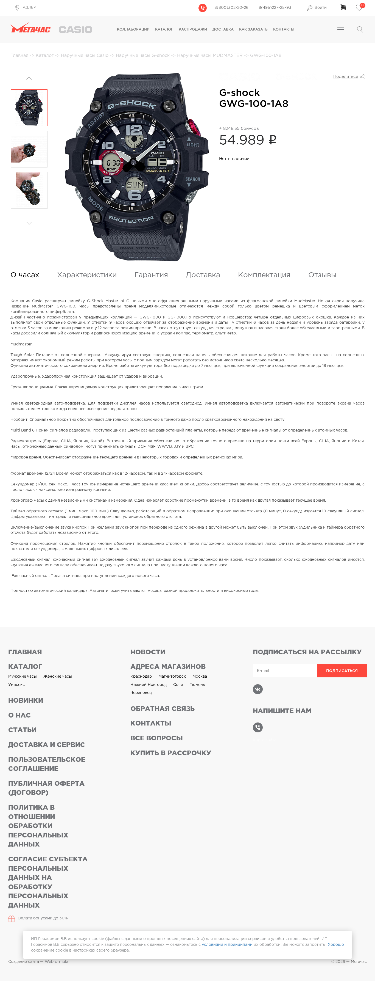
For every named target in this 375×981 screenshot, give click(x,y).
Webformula (56, 961)
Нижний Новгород (148, 684)
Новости (147, 652)
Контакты (283, 29)
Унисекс (16, 684)
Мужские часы (22, 676)
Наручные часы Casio (85, 56)
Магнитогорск (172, 676)
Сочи (178, 684)
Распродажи (193, 29)
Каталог (164, 29)
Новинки (25, 700)
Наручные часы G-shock (143, 56)
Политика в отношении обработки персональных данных (38, 826)
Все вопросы (156, 738)
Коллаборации (133, 29)
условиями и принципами (227, 944)
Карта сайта (264, 740)
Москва (199, 676)
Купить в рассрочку (170, 753)
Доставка (223, 29)
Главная (20, 56)
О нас (19, 715)
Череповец (141, 692)
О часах (24, 275)
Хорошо (336, 944)
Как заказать (253, 29)
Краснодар (141, 676)
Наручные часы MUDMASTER (210, 56)
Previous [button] (29, 79)
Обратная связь (162, 708)
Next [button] (29, 218)
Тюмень (197, 684)
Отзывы (322, 275)
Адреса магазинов (168, 666)
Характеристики (87, 275)
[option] (29, 108)
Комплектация (264, 275)
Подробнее (234, 116)
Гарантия (151, 275)
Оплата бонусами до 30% (43, 918)
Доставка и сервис (46, 744)
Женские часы (57, 676)
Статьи (22, 729)
